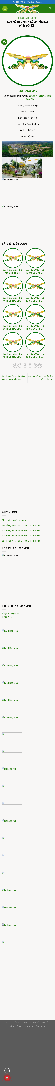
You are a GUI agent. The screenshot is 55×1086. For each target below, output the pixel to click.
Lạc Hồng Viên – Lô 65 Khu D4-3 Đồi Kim (21, 535)
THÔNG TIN (18, 1022)
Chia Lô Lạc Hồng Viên (27, 18)
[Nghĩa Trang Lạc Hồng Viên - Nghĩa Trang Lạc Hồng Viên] (27, 8)
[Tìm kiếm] (50, 8)
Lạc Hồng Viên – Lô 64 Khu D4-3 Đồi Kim (21, 541)
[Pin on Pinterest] (35, 365)
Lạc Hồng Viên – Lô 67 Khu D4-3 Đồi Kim (21, 525)
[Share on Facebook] (20, 365)
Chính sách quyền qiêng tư (14, 520)
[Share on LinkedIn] (39, 365)
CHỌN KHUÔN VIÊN (32, 1022)
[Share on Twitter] (25, 365)
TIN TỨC (45, 1022)
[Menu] (5, 8)
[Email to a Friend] (30, 365)
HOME (8, 1022)
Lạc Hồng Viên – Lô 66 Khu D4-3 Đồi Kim (21, 530)
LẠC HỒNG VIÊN (27, 91)
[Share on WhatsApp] (15, 365)
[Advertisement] (27, 415)
